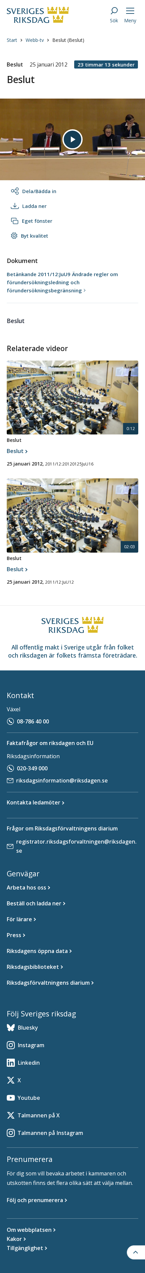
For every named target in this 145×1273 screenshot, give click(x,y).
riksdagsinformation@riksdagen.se (62, 780)
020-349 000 (32, 768)
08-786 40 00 (33, 721)
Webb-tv (35, 40)
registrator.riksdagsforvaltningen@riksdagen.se (76, 846)
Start (12, 40)
